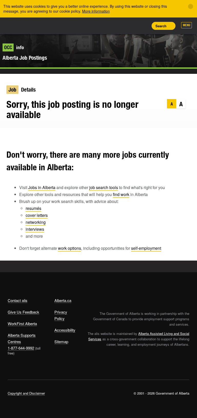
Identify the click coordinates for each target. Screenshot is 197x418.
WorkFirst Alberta (22, 323)
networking (36, 222)
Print (143, 25)
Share (109, 25)
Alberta (17, 25)
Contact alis (17, 300)
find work (121, 194)
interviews (35, 229)
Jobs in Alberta (41, 187)
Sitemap (61, 341)
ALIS (41, 25)
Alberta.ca (62, 300)
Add (120, 25)
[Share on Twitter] (6, 136)
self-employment (146, 248)
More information (96, 11)
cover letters (37, 215)
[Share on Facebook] (16, 136)
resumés (33, 208)
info (14, 47)
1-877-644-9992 (21, 348)
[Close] (190, 6)
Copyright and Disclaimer (26, 393)
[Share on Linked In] (26, 136)
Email (36, 136)
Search (160, 25)
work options (69, 248)
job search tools (103, 187)
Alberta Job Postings (25, 58)
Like (132, 25)
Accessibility (64, 330)
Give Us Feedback (23, 312)
